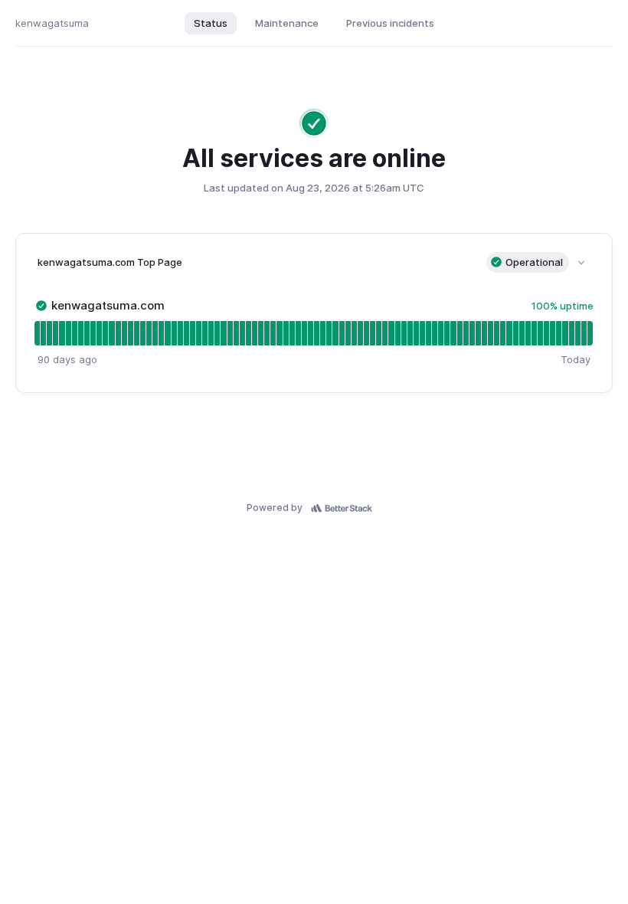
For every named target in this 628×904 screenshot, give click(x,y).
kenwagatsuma (52, 23)
